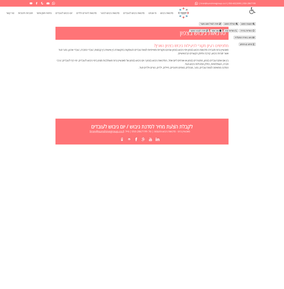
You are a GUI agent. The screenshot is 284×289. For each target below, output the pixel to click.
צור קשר (10, 13)
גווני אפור (215, 31)
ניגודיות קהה (230, 31)
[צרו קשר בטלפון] (42, 5)
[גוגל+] (143, 140)
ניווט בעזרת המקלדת (243, 37)
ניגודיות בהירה (246, 31)
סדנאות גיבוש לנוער (109, 13)
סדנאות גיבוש (166, 13)
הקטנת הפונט (247, 24)
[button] (222, 10)
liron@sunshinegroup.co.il (213, 3)
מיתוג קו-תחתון (246, 44)
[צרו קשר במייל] (47, 5)
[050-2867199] (122, 140)
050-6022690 (235, 3)
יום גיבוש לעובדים (63, 13)
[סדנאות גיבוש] (183, 17)
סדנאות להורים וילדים (86, 13)
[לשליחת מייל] (129, 140)
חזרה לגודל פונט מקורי (209, 24)
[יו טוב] (31, 5)
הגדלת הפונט (230, 24)
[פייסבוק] (36, 5)
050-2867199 (249, 3)
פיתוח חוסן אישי (44, 13)
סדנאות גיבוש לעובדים (134, 13)
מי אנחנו (152, 13)
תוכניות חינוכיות (25, 13)
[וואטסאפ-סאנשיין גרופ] (196, 3)
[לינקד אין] (157, 140)
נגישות (222, 17)
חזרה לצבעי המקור (198, 31)
